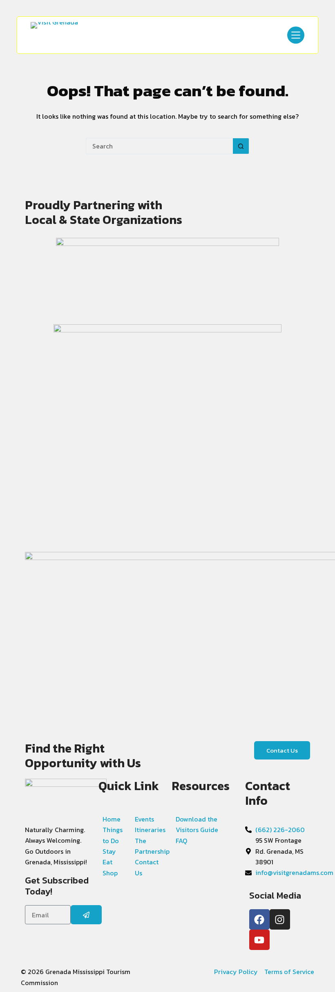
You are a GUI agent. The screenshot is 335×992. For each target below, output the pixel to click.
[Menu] (295, 35)
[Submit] (86, 914)
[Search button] (241, 146)
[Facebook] (259, 919)
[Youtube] (259, 940)
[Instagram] (280, 919)
